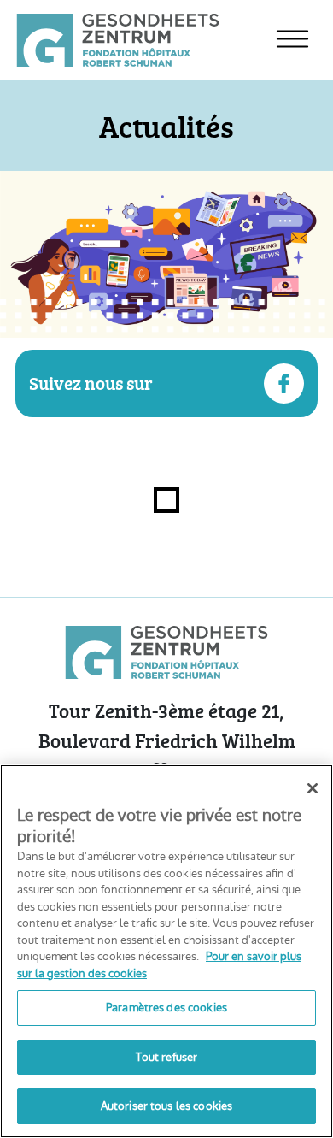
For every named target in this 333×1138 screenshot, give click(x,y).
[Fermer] (312, 788)
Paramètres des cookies (166, 1007)
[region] (166, 951)
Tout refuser (167, 1057)
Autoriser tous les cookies (166, 1106)
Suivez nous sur (91, 382)
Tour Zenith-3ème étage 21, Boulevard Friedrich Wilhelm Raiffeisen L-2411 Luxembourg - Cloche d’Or (166, 755)
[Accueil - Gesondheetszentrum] (117, 40)
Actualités (166, 126)
